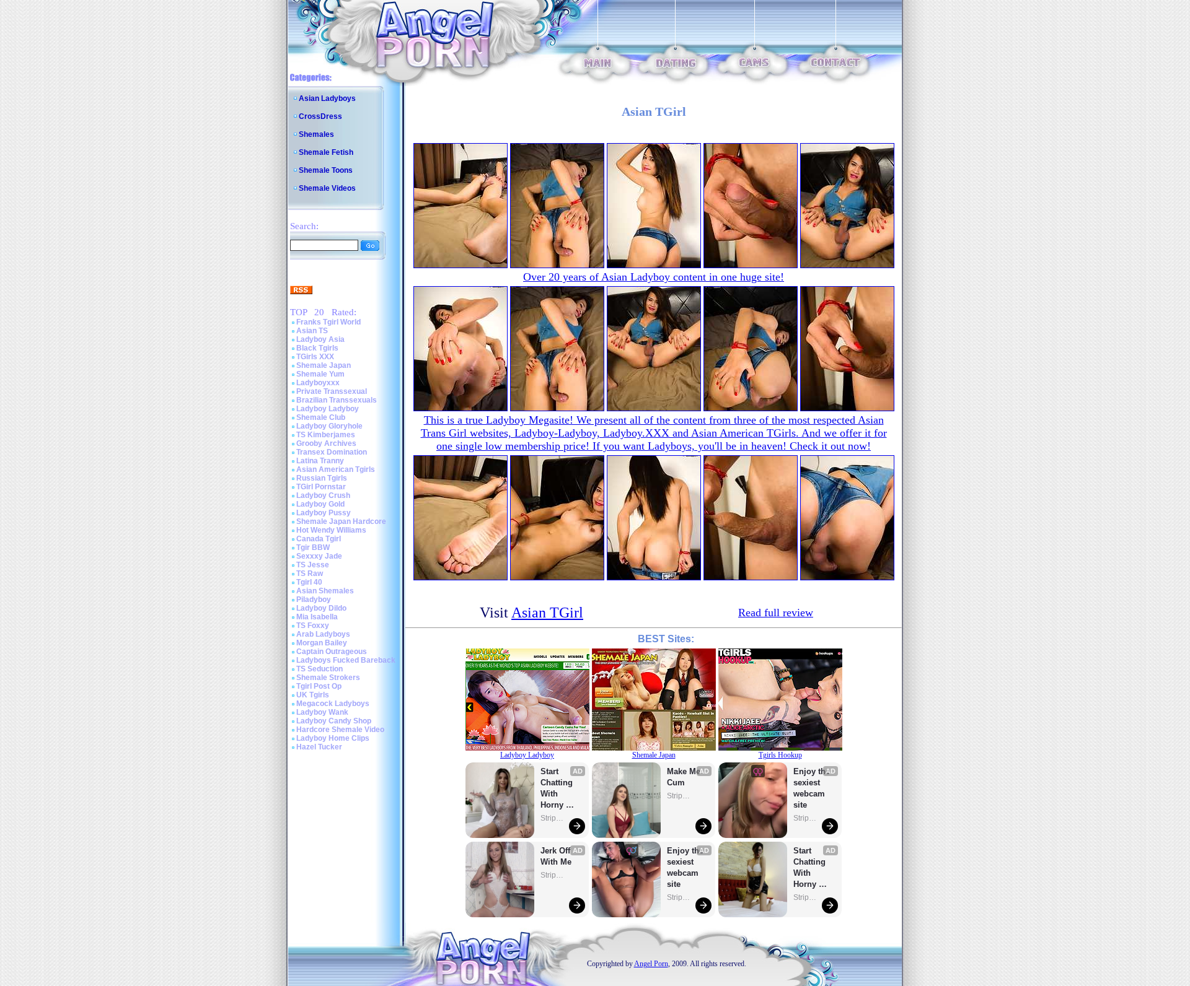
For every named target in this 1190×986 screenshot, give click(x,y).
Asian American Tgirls (335, 469)
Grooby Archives (326, 443)
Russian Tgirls (321, 478)
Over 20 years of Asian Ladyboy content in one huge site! (653, 277)
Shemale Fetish (326, 152)
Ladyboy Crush (323, 495)
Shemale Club (320, 417)
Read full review (775, 612)
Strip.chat (552, 818)
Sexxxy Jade (319, 556)
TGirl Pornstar (321, 486)
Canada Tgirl (318, 538)
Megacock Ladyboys (332, 703)
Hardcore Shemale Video (340, 729)
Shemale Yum (320, 374)
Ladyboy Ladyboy (327, 408)
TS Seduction (319, 669)
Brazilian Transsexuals (336, 400)
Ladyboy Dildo (321, 608)
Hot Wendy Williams (331, 530)
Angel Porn (651, 963)
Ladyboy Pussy (323, 512)
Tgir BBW (313, 547)
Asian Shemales (325, 591)
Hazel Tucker (319, 747)
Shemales (316, 134)
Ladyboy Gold (320, 504)
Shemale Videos (327, 188)
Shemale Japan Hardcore (341, 521)
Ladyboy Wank (322, 712)
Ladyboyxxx (318, 382)
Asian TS (312, 330)
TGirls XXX (315, 356)
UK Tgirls (312, 695)
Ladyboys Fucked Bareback (345, 660)
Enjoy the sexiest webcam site (685, 867)
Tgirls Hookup (780, 755)
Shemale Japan (323, 365)
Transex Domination (331, 452)
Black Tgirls (317, 348)
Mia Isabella (317, 617)
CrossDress (320, 116)
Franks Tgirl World (328, 322)
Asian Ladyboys (327, 98)
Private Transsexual (331, 391)
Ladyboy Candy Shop (333, 721)
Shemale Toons (326, 170)
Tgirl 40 (309, 582)
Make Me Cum (685, 777)
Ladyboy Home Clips (332, 738)
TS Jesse (312, 565)
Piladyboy (313, 599)
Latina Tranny (320, 460)
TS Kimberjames (325, 434)
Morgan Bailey (321, 643)
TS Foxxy (312, 625)
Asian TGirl (547, 612)
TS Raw (309, 573)
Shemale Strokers (328, 677)
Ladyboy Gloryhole (329, 426)
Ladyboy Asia (320, 339)
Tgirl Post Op (319, 686)
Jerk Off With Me (556, 856)
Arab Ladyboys (323, 634)
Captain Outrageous (331, 651)
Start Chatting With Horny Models (557, 789)
